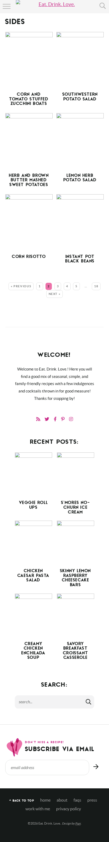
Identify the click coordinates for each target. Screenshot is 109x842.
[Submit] (89, 701)
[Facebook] (55, 419)
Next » (55, 293)
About (62, 800)
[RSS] (38, 419)
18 (96, 286)
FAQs (77, 800)
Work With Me (37, 809)
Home (45, 800)
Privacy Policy (68, 809)
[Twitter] (47, 419)
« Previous (21, 286)
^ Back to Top (21, 800)
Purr (78, 823)
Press (92, 800)
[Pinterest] (62, 419)
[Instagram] (71, 419)
